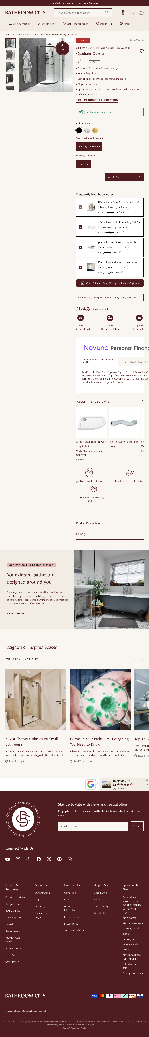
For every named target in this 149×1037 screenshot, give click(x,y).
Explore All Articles (22, 659)
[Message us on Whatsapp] (69, 859)
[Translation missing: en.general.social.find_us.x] (49, 859)
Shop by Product (21, 23)
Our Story (40, 906)
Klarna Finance (12, 931)
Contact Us (70, 892)
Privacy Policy (71, 923)
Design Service (13, 904)
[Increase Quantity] (99, 177)
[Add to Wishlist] (142, 51)
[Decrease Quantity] (80, 177)
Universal (83, 164)
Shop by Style (48, 23)
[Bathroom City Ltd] (25, 12)
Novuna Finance (13, 948)
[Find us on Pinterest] (59, 859)
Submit (137, 826)
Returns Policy (71, 917)
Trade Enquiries (13, 917)
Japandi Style (100, 913)
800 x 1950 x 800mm (89, 146)
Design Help (106, 23)
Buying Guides (12, 910)
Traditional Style (102, 906)
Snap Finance (12, 961)
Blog (37, 899)
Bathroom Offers (21, 34)
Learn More (16, 613)
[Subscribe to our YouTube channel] (7, 859)
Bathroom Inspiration (77, 23)
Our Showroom (43, 892)
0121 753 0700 (129, 917)
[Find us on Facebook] (38, 859)
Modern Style (100, 892)
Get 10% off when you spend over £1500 (74, 3)
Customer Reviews (15, 897)
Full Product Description (97, 100)
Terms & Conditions (74, 930)
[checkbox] (80, 227)
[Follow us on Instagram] (18, 859)
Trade (127, 23)
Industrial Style (101, 899)
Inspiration (10, 924)
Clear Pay (10, 955)
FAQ (66, 899)
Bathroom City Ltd (20, 1010)
